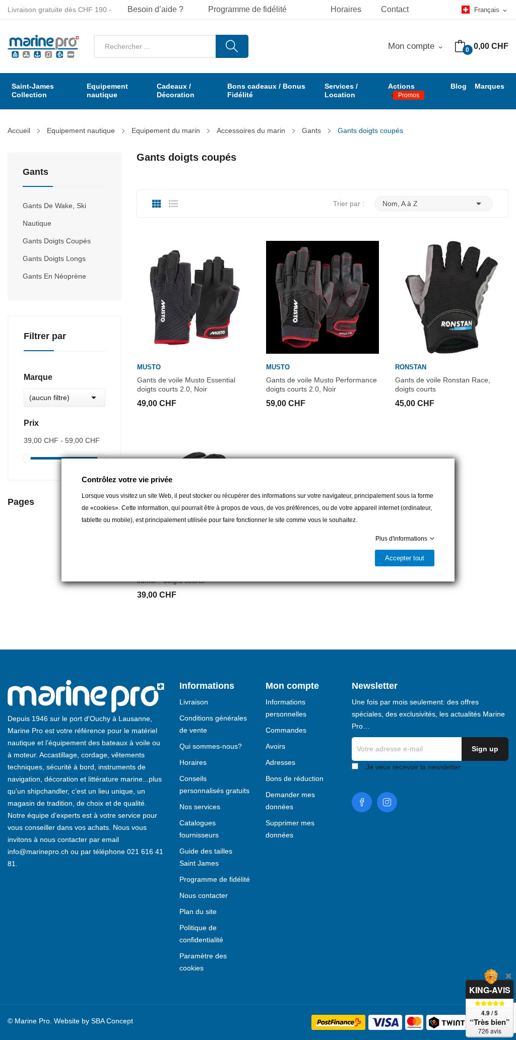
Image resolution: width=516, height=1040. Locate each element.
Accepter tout (404, 558)
